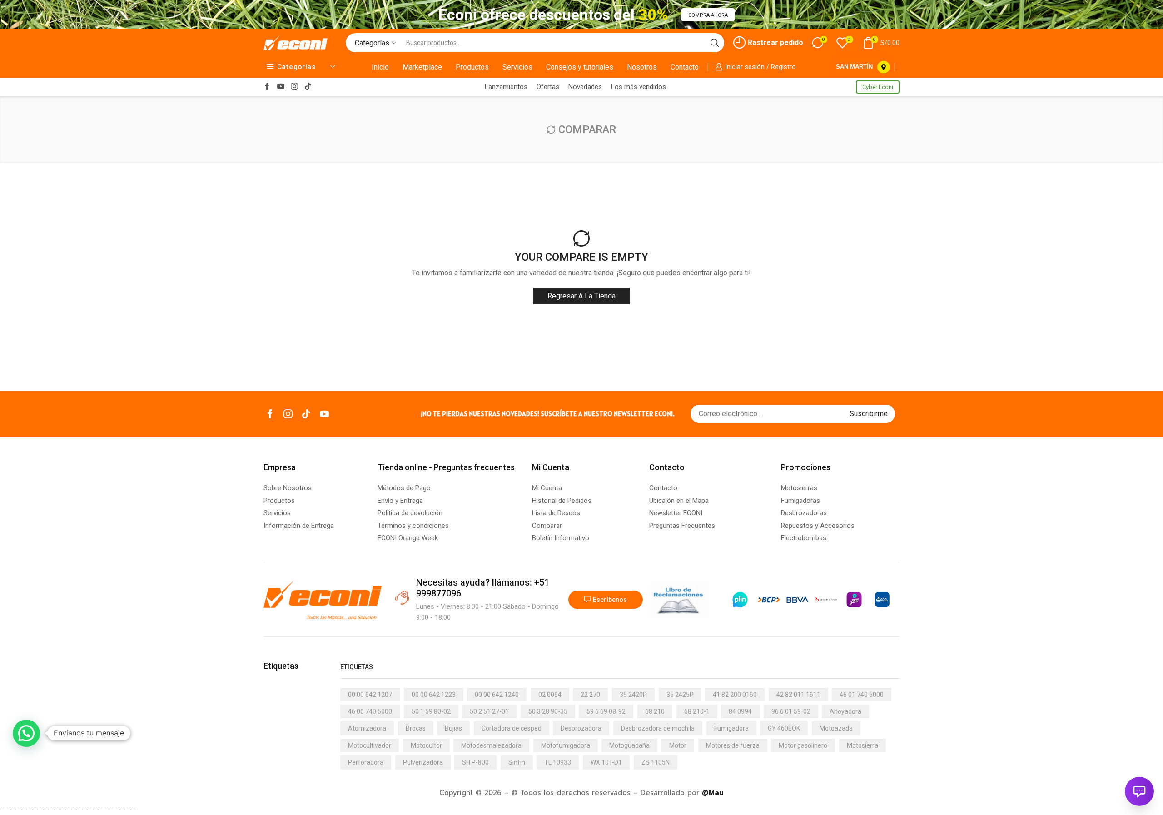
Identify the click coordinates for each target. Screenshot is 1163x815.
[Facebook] (267, 87)
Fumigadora (731, 728)
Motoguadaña (629, 745)
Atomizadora (367, 728)
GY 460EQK (784, 728)
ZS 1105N (655, 762)
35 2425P (680, 694)
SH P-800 (475, 762)
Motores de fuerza (733, 745)
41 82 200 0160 (735, 694)
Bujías (453, 728)
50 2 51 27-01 (489, 711)
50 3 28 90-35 (547, 711)
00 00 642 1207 (370, 694)
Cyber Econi (877, 87)
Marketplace (422, 67)
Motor (677, 745)
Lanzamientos (506, 87)
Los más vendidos (638, 87)
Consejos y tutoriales (579, 67)
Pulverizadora (423, 762)
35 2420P (633, 694)
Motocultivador (369, 745)
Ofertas (548, 87)
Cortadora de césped (512, 728)
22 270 (590, 694)
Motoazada (836, 728)
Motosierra (862, 745)
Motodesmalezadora (491, 745)
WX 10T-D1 (606, 762)
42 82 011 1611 (798, 694)
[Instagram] (294, 87)
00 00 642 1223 (434, 694)
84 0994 (740, 711)
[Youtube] (280, 87)
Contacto (685, 67)
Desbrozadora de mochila (658, 728)
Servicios (517, 67)
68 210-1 (697, 711)
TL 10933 (557, 762)
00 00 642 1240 (497, 694)
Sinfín (516, 762)
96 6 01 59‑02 (790, 711)
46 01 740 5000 (862, 694)
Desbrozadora (581, 728)
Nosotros (642, 67)
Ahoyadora (845, 711)
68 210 (655, 711)
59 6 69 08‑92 (606, 711)
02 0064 (550, 694)
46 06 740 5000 (370, 711)
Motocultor (426, 745)
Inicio (380, 67)
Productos (472, 67)
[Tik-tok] (308, 87)
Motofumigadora (565, 745)
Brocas (416, 728)
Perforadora (365, 762)
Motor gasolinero (803, 745)
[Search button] (714, 42)
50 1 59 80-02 (431, 711)
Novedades (585, 87)
